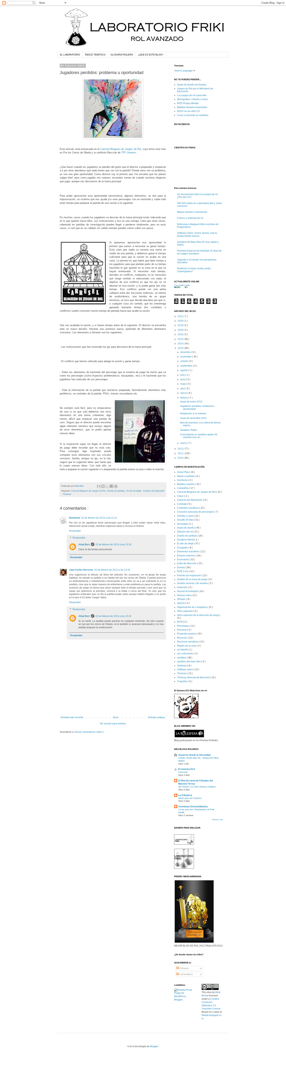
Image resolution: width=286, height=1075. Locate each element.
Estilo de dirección (187, 563)
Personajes (183, 626)
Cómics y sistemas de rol (190, 218)
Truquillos (182, 681)
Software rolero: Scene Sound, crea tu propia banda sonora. (197, 234)
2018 (181, 330)
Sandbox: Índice (188, 430)
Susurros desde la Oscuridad (194, 755)
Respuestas (79, 538)
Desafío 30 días (185, 519)
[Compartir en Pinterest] (116, 486)
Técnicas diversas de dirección (193, 677)
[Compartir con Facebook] (111, 486)
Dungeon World (185, 539)
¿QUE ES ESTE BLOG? (150, 54)
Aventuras (182, 480)
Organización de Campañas (192, 607)
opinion (181, 603)
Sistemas (182, 665)
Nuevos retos (184, 595)
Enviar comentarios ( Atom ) (89, 732)
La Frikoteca (185, 795)
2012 (181, 448)
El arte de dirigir (134, 491)
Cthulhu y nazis (185, 516)
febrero (184, 397)
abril (183, 388)
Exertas (181, 567)
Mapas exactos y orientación (192, 212)
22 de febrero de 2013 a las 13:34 (113, 616)
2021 (181, 316)
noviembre (186, 356)
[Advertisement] (112, 705)
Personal (182, 629)
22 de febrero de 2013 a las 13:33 (113, 544)
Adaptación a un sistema (193, 413)
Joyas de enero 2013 (191, 401)
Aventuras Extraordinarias (193, 806)
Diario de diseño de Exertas (191, 84)
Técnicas (66, 494)
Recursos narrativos (188, 641)
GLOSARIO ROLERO (122, 54)
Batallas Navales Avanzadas (192, 107)
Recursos (182, 637)
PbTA (180, 621)
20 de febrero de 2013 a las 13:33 (112, 569)
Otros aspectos (185, 611)
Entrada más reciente (72, 717)
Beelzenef (74, 517)
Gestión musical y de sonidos (193, 583)
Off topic (181, 599)
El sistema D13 (186, 769)
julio (182, 375)
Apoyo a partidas (186, 476)
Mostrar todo (217, 820)
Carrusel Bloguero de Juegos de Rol (120, 149)
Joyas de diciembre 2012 (193, 418)
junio (183, 379)
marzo (184, 393)
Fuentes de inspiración (153, 491)
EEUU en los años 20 (188, 111)
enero (183, 443)
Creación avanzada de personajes (195, 511)
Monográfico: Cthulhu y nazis (192, 99)
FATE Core (183, 571)
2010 (181, 458)
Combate (182, 504)
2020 (181, 320)
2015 (181, 339)
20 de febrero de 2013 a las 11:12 (99, 517)
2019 (181, 325)
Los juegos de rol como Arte (191, 95)
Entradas (184, 968)
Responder (75, 531)
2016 (181, 334)
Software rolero (185, 669)
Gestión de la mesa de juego (192, 579)
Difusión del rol (185, 531)
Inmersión (182, 587)
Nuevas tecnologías (188, 591)
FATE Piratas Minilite (188, 103)
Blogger (154, 1046)
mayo (183, 384)
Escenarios (183, 559)
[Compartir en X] (107, 486)
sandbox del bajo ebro (189, 661)
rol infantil (182, 649)
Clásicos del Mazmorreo (190, 500)
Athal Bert (84, 544)
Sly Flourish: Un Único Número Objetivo (197, 787)
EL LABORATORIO (70, 54)
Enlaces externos (186, 555)
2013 (181, 348)
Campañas (183, 488)
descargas (183, 524)
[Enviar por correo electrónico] (99, 486)
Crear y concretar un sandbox (192, 115)
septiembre (186, 365)
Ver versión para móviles (113, 723)
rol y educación (185, 653)
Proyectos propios (187, 633)
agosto (184, 370)
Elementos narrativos (188, 551)
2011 (181, 453)
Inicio (115, 717)
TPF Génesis (128, 152)
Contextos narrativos (188, 508)
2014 (181, 343)
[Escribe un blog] (103, 486)
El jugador (183, 547)
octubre (184, 361)
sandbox (182, 657)
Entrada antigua (156, 717)
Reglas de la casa (187, 645)
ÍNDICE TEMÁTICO (95, 54)
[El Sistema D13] (186, 717)
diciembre (185, 352)
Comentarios (186, 974)
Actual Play (183, 472)
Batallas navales (186, 484)
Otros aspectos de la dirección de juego (198, 615)
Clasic (180, 496)
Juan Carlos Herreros (81, 569)
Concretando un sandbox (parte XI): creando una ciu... (199, 436)
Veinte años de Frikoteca (190, 798)
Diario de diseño (186, 527)
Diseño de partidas (116, 491)
